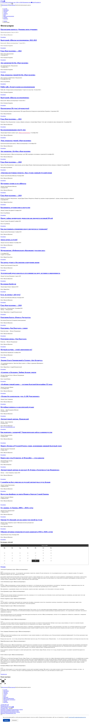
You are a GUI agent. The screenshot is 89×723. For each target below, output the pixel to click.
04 (12, 553)
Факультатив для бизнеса (9, 699)
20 (27, 558)
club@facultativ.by (5, 707)
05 (20, 553)
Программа (6, 10)
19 (20, 558)
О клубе (5, 8)
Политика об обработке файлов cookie (10, 710)
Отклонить (14, 720)
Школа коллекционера (8, 16)
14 (35, 555)
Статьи (5, 12)
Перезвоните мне (27, 2)
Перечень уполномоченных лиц (8, 713)
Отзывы (5, 17)
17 (4, 558)
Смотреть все (4, 674)
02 (51, 550)
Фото (4, 15)
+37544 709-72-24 (5, 704)
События (5, 13)
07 (35, 553)
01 (43, 550)
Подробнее (3, 37)
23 (51, 558)
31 (4, 563)
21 (35, 558)
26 (20, 560)
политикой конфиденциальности (77, 717)
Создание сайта (4, 708)
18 (12, 558)
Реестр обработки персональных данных (10, 712)
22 (43, 558)
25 (12, 560)
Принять (6, 720)
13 (27, 555)
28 (35, 560)
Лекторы (5, 11)
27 (27, 560)
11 (12, 555)
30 (51, 560)
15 (43, 555)
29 (43, 560)
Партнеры (5, 697)
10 (4, 555)
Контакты (5, 18)
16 (51, 555)
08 (43, 553)
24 (4, 560)
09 (51, 553)
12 (20, 555)
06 (27, 553)
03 (4, 553)
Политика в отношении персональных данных (12, 709)
